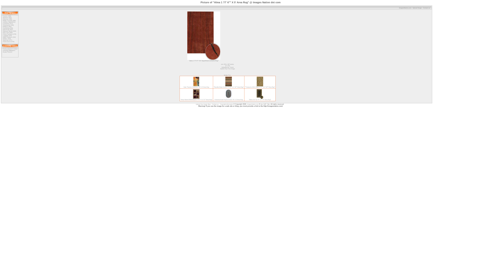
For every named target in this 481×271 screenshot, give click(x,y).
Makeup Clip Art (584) (9, 31)
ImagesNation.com (405, 8)
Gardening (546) (8, 28)
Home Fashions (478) (9, 34)
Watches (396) (7, 19)
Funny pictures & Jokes (10, 49)
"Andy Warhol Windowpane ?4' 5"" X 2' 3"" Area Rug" (196, 99)
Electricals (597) (8, 29)
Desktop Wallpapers (9, 50)
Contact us (426, 8)
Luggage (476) (7, 35)
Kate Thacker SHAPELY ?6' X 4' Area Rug (196, 87)
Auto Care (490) (8, 32)
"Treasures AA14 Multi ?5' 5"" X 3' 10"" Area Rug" (260, 87)
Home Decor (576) (8, 41)
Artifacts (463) (7, 26)
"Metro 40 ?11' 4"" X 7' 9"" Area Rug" (260, 99)
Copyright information (226, 104)
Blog (209, 104)
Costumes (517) (8, 23)
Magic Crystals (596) (9, 20)
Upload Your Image (201, 104)
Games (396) (7, 16)
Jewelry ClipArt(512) (9, 22)
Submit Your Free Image (227, 69)
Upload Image (417, 8)
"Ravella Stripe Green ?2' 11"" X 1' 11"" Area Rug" (229, 87)
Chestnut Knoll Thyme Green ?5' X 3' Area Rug (228, 99)
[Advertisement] (247, 29)
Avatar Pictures (7, 52)
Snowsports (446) (8, 25)
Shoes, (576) (7, 38)
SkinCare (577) (7, 40)
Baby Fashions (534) (9, 37)
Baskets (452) (7, 17)
